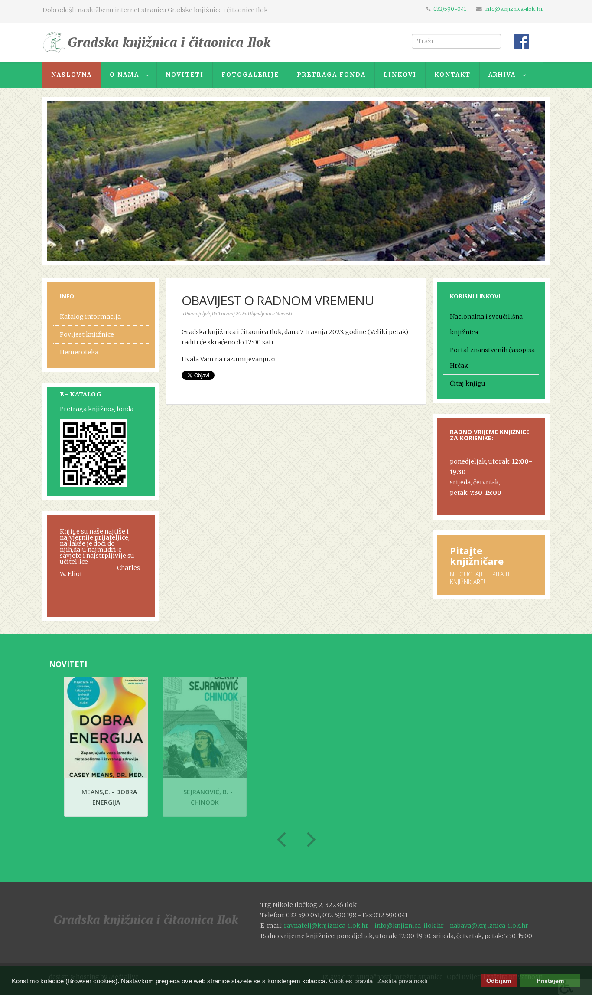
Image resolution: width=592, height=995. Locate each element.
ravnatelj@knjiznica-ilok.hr (326, 926)
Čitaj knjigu (467, 383)
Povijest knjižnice (87, 334)
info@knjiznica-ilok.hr (514, 9)
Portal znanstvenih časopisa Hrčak (492, 358)
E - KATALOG (80, 394)
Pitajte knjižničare (477, 555)
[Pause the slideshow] (518, 181)
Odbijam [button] (498, 981)
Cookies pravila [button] (351, 981)
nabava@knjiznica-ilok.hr (489, 926)
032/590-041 (449, 9)
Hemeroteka (79, 352)
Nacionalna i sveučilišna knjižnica (486, 324)
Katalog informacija (90, 317)
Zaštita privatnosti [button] (402, 981)
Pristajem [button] (550, 981)
